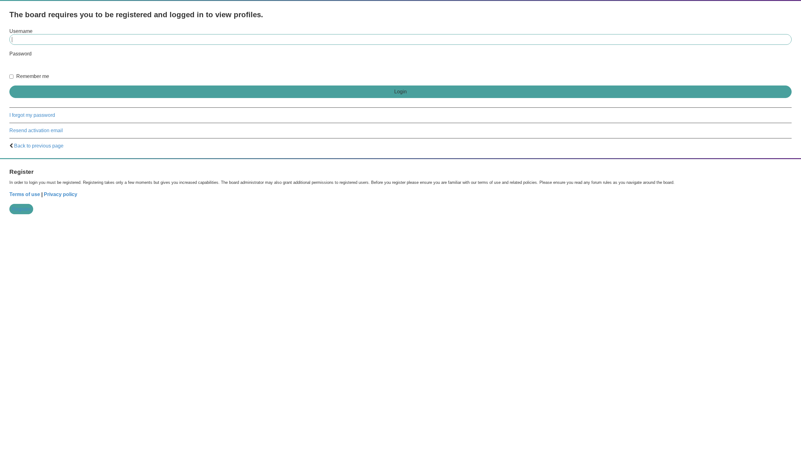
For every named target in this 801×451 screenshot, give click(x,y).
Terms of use (24, 194)
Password (20, 53)
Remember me (32, 76)
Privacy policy (60, 194)
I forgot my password (32, 115)
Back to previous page (39, 145)
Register (21, 209)
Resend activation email (36, 130)
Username (21, 31)
